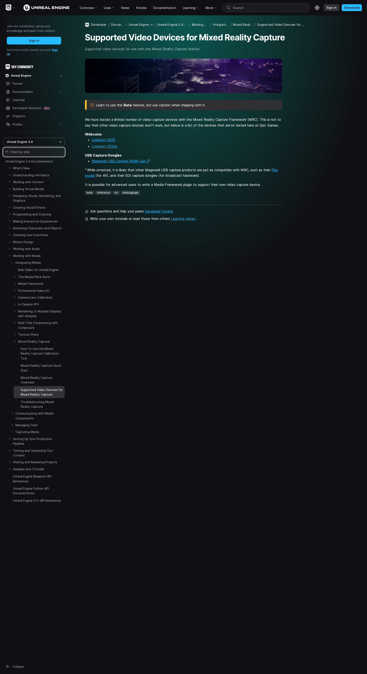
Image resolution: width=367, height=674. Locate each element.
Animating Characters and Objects (37, 228)
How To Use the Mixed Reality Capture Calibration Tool (40, 353)
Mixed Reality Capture (34, 341)
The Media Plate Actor (34, 277)
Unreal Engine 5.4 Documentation (29, 161)
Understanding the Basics (31, 175)
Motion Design (23, 242)
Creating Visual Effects (29, 207)
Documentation (117, 24)
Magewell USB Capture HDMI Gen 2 (120, 161)
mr (116, 192)
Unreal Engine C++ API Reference (37, 500)
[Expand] (9, 168)
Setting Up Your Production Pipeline (32, 441)
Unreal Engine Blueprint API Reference (32, 479)
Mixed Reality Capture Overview (36, 380)
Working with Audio (26, 249)
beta (89, 192)
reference (103, 192)
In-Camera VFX (28, 304)
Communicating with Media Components (35, 416)
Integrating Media (28, 262)
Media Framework (30, 283)
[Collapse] (9, 255)
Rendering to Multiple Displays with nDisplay (39, 313)
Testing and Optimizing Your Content (33, 453)
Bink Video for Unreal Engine (38, 270)
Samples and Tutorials (28, 469)
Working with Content (28, 182)
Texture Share (28, 334)
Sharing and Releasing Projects (35, 462)
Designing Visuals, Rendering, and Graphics (37, 198)
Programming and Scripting (32, 214)
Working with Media (27, 256)
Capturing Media (27, 432)
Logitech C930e (104, 146)
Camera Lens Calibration (35, 297)
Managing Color (27, 425)
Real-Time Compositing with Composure (38, 325)
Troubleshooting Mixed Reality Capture (37, 404)
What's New (21, 168)
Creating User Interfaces (30, 235)
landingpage (130, 192)
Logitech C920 (103, 140)
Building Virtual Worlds (28, 189)
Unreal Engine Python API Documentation (31, 491)
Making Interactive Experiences (35, 221)
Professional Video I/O (34, 290)
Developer (99, 24)
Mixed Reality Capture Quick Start (41, 368)
